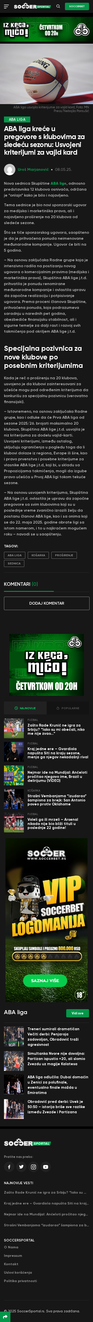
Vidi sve (78, 1013)
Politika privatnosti (20, 1281)
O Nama (11, 1247)
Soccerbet (77, 6)
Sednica (14, 563)
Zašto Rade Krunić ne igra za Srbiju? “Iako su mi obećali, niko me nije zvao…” (56, 729)
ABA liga (15, 555)
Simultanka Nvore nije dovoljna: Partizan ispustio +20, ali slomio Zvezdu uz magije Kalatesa (56, 1058)
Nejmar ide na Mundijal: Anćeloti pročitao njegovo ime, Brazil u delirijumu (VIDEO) (57, 776)
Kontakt (11, 1264)
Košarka (38, 555)
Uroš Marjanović (33, 169)
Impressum (13, 1256)
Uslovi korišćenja (18, 1272)
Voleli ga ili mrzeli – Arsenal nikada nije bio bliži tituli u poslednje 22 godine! (53, 823)
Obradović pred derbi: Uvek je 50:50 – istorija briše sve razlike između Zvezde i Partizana (56, 1106)
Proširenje (64, 555)
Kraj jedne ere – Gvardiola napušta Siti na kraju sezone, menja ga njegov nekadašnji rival (58, 753)
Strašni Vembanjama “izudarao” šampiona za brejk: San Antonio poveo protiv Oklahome (57, 800)
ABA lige (58, 183)
